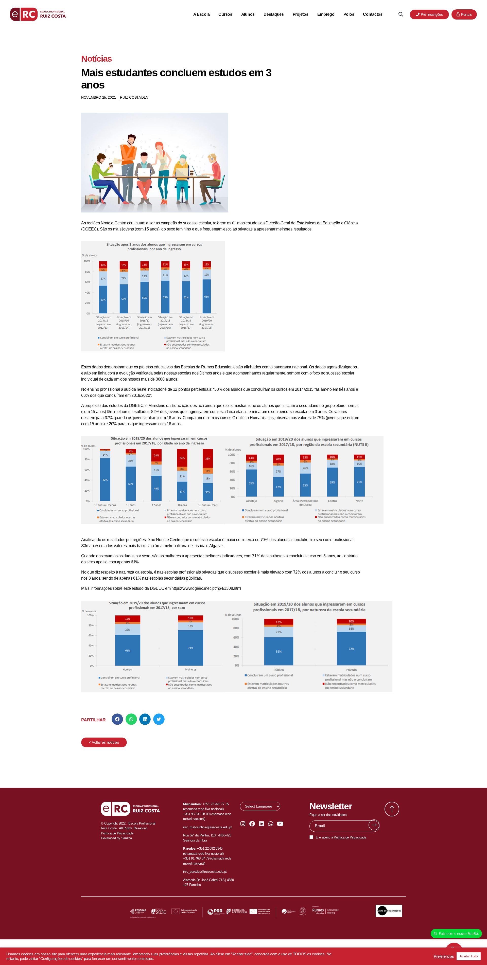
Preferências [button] (444, 956)
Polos (348, 14)
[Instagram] (243, 824)
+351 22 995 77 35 (216, 804)
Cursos (225, 14)
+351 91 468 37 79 (196, 858)
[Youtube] (280, 824)
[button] (400, 14)
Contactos (372, 14)
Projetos (300, 14)
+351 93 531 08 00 (196, 814)
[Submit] (374, 824)
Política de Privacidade (350, 837)
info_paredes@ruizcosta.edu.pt (205, 871)
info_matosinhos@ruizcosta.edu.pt (207, 827)
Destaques (274, 14)
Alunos (248, 14)
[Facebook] (252, 824)
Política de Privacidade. (117, 833)
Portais (466, 14)
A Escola (201, 14)
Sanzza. (127, 838)
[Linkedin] (261, 824)
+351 (201, 848)
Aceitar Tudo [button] (469, 956)
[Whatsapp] (270, 824)
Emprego (326, 14)
